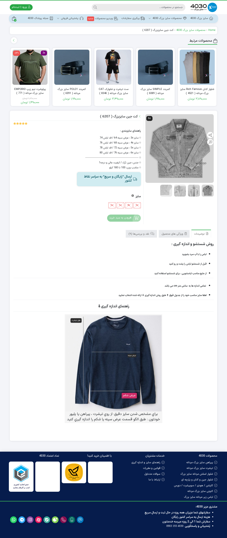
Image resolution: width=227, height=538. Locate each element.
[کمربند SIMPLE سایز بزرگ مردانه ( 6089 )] (155, 67)
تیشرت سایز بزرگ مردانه (200, 468)
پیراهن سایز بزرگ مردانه (199, 463)
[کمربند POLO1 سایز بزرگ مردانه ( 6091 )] (71, 67)
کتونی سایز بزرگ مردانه (200, 491)
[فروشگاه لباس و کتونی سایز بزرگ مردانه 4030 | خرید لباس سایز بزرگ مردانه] (203, 7)
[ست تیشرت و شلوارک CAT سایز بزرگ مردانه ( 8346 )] (113, 67)
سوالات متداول (152, 474)
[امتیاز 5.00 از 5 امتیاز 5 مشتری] (20, 123)
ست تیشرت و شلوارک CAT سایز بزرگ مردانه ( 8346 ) (114, 91)
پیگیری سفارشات (130, 18)
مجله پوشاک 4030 (38, 18)
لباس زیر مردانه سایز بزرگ (198, 497)
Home (211, 30)
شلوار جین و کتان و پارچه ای (197, 480)
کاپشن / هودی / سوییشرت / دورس (193, 486)
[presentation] (14, 40)
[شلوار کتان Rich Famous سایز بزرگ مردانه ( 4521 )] (197, 67)
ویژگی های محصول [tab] (173, 234)
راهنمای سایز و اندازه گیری (145, 463)
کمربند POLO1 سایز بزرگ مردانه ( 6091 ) (72, 91)
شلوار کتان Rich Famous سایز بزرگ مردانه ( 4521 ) (197, 91)
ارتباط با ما (154, 480)
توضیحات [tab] (200, 234)
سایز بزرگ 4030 (199, 18)
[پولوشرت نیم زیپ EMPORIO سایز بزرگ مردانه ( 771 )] (30, 67)
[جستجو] (95, 7)
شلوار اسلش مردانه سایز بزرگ (197, 474)
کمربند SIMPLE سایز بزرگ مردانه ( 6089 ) (155, 91)
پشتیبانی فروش (69, 18)
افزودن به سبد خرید (120, 218)
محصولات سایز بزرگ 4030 (167, 18)
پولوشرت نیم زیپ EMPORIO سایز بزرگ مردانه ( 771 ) (30, 91)
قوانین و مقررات (151, 468)
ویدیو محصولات (100, 18)
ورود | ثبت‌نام (20, 7)
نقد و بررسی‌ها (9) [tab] (139, 234)
